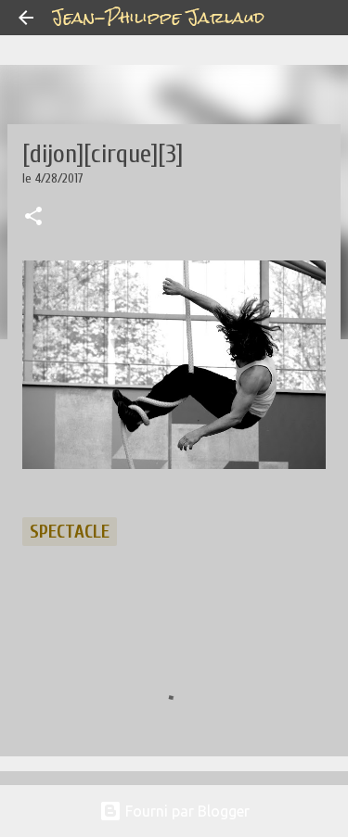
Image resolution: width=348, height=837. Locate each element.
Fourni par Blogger (186, 811)
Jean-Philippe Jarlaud (158, 17)
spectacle (70, 531)
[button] (33, 218)
